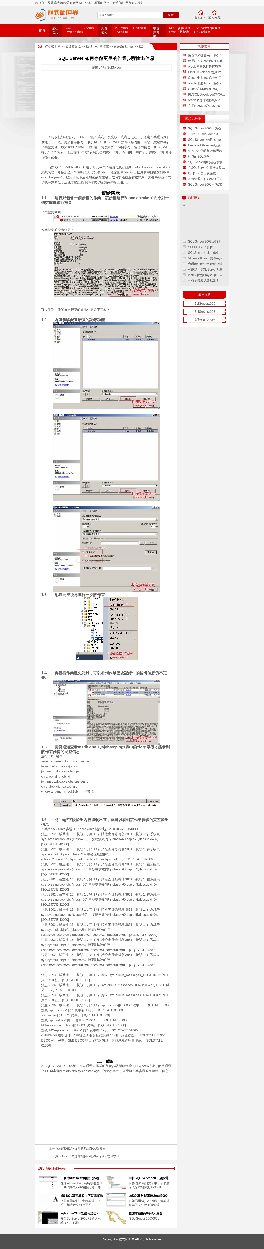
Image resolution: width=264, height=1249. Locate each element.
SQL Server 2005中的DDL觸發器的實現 (207, 184)
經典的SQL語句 (199, 156)
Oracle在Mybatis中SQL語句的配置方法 (215, 89)
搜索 (171, 15)
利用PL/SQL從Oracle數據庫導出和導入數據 (218, 105)
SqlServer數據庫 (208, 28)
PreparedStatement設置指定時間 (207, 145)
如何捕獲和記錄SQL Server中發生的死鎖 (207, 280)
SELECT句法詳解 (200, 247)
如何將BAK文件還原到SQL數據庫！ (84, 1148)
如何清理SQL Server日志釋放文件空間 (207, 179)
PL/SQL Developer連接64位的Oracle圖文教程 (219, 94)
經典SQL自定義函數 (202, 173)
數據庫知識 (156, 32)
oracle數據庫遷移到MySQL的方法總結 (214, 100)
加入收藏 (214, 17)
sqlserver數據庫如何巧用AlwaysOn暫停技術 (89, 1156)
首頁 (42, 30)
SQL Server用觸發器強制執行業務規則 (207, 162)
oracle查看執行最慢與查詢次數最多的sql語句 (219, 66)
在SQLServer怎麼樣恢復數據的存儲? (207, 167)
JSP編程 (121, 31)
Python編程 (74, 31)
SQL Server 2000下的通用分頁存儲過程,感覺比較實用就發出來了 (207, 128)
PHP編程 (140, 28)
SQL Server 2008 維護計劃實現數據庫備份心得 (207, 241)
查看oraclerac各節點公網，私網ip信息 (207, 264)
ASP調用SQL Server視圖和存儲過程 (207, 269)
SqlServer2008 (204, 311)
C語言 (70, 28)
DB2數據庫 (202, 31)
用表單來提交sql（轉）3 (205, 55)
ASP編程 (122, 28)
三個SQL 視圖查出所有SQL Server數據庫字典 (207, 134)
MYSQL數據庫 (180, 28)
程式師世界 (52, 46)
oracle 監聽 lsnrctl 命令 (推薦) (208, 83)
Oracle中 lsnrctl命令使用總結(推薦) (212, 77)
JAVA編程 (87, 28)
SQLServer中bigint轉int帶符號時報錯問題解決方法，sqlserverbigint (207, 252)
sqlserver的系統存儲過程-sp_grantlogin (207, 151)
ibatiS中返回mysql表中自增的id (207, 275)
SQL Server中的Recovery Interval (207, 139)
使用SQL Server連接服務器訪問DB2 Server (218, 61)
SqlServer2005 (204, 303)
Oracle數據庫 (179, 31)
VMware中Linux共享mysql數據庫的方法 (207, 258)
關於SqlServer (124, 46)
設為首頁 (201, 17)
